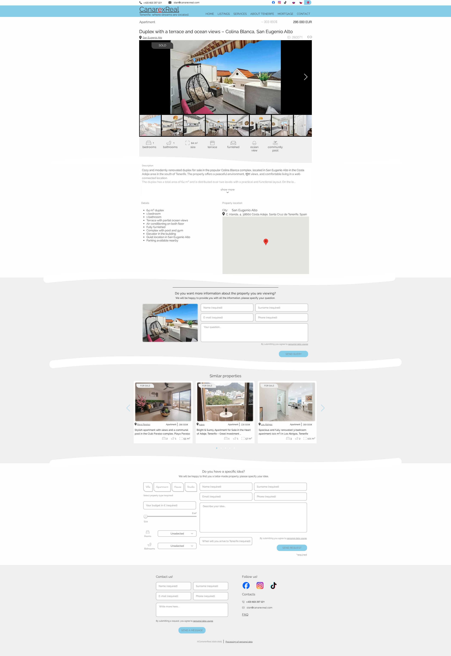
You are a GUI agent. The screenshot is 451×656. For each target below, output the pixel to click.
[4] (229, 448)
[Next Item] (306, 77)
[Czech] (300, 2)
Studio (190, 486)
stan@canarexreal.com (186, 2)
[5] (234, 448)
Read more (199, 436)
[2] (221, 448)
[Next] (323, 408)
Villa (148, 486)
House (177, 486)
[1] (216, 448)
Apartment (162, 486)
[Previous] (128, 408)
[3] (225, 448)
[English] (307, 2)
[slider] (145, 516)
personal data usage (298, 344)
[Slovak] (293, 2)
